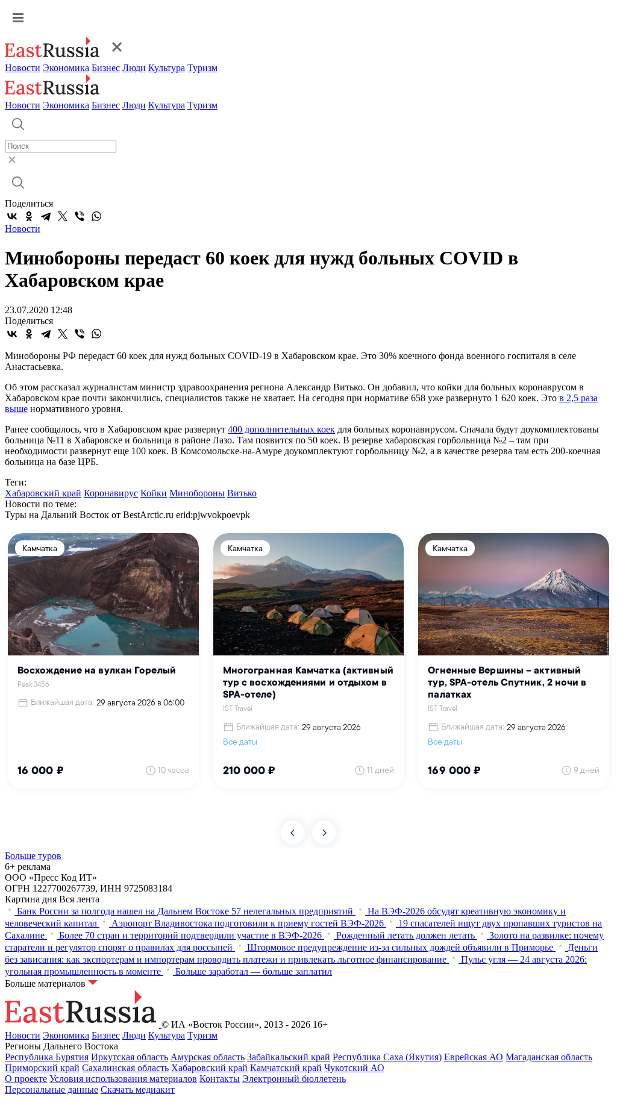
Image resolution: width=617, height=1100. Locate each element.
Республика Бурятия (47, 1057)
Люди (134, 68)
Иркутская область (129, 1057)
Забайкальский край (288, 1057)
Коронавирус (111, 493)
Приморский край (42, 1068)
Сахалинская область (125, 1068)
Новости (22, 68)
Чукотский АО (354, 1068)
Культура (166, 68)
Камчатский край (286, 1068)
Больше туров (33, 856)
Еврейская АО (473, 1057)
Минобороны (197, 493)
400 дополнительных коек (281, 429)
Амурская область (208, 1057)
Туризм (202, 68)
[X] (62, 216)
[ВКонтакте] (12, 216)
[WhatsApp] (96, 216)
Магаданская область (549, 1057)
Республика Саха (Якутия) (387, 1057)
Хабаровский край (43, 493)
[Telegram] (46, 216)
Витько (242, 493)
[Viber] (79, 216)
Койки (153, 493)
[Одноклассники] (29, 216)
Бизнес (106, 68)
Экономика (66, 68)
